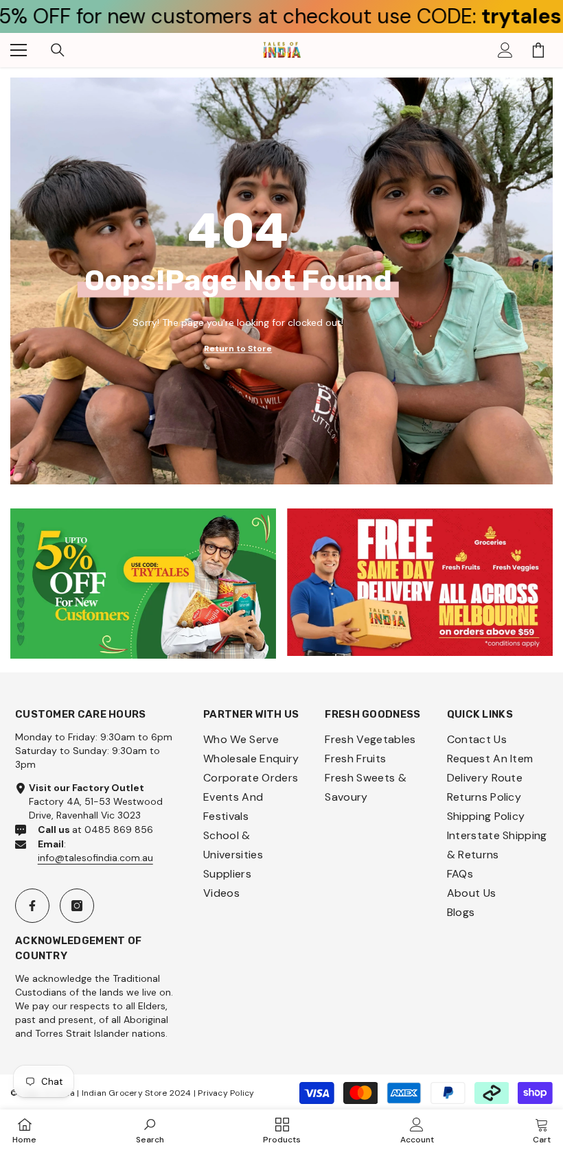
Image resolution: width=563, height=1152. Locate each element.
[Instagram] (77, 906)
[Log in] (505, 50)
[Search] (57, 50)
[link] (143, 583)
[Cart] (538, 50)
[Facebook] (32, 906)
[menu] (18, 50)
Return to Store (238, 348)
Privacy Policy (226, 1093)
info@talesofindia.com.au (95, 857)
